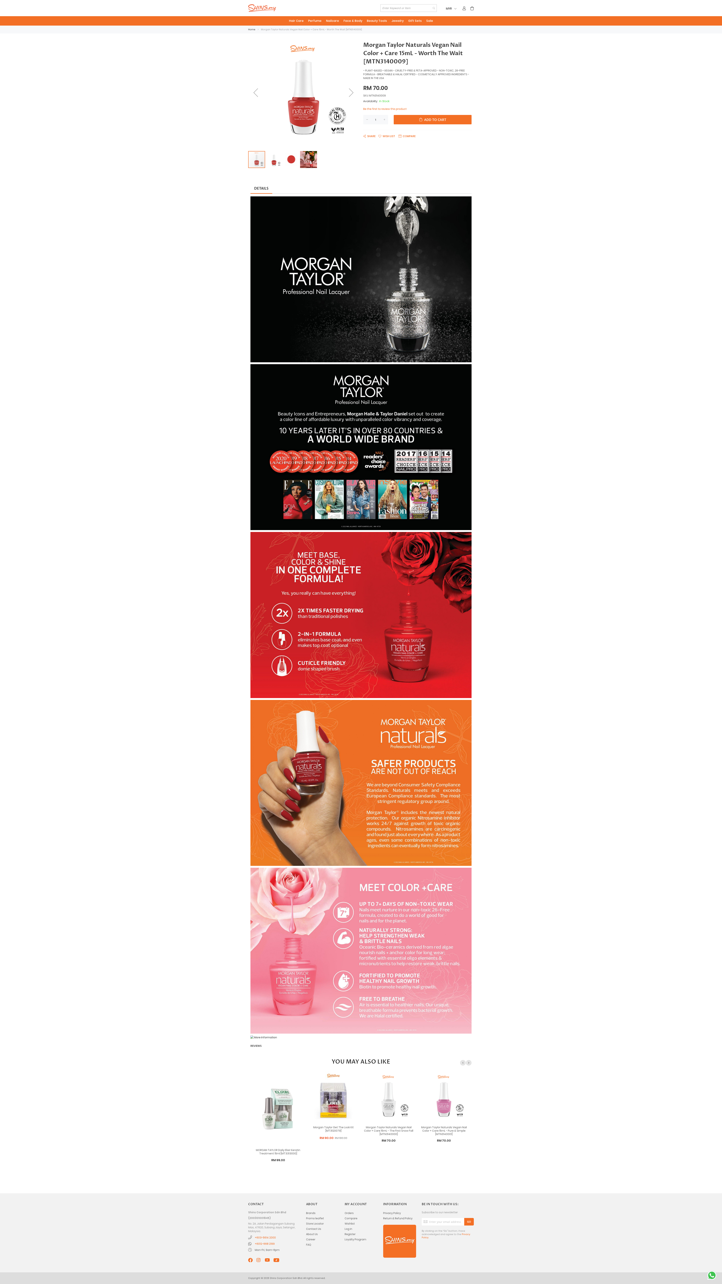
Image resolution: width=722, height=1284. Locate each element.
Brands (310, 1213)
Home (251, 29)
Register (350, 1234)
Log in (348, 1229)
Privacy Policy (392, 1213)
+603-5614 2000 (265, 1237)
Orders (349, 1213)
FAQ (308, 1245)
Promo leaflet (315, 1218)
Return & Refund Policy (398, 1218)
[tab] (261, 188)
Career (310, 1239)
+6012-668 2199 (265, 1244)
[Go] (469, 1221)
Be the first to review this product (385, 109)
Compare (351, 1218)
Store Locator (315, 1223)
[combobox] (408, 8)
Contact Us (313, 1229)
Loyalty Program (355, 1239)
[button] (255, 92)
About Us (312, 1234)
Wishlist (350, 1223)
